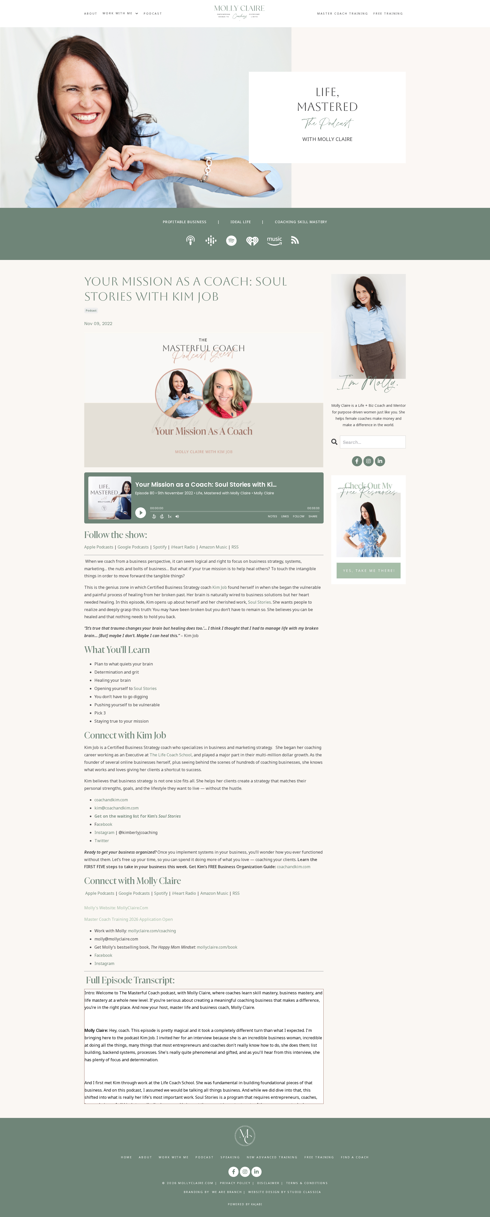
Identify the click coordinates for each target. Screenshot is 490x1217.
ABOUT (90, 13)
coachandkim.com (111, 800)
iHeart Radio (183, 547)
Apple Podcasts (98, 547)
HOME (126, 1157)
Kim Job (219, 587)
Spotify (160, 547)
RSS (235, 547)
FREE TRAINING (388, 13)
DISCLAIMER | (270, 1183)
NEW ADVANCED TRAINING (272, 1157)
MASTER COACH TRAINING (342, 13)
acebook (104, 824)
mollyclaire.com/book (217, 947)
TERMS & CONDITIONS (307, 1183)
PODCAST (153, 13)
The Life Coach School (171, 755)
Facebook (103, 955)
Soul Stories (259, 602)
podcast (91, 310)
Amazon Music (213, 547)
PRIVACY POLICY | (237, 1183)
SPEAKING (230, 1157)
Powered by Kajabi (245, 1204)
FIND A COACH (355, 1157)
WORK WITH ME (174, 1157)
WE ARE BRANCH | (229, 1192)
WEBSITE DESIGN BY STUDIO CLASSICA (284, 1192)
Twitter (101, 840)
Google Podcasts (133, 547)
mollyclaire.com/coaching (152, 931)
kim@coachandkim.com (116, 808)
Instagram (104, 832)
